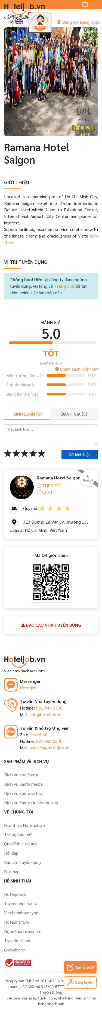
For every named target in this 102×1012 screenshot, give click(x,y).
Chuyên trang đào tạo (89, 40)
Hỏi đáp (11, 853)
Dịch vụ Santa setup (23, 793)
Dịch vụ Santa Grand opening (31, 802)
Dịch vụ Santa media (23, 784)
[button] (47, 131)
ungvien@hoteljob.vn (49, 747)
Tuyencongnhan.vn (21, 903)
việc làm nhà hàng (21, 997)
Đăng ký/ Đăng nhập (80, 22)
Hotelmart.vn (16, 922)
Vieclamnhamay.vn (21, 912)
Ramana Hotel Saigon (59, 478)
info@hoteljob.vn (45, 714)
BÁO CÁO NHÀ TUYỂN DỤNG (53, 625)
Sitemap (12, 871)
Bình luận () (27, 414)
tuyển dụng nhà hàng (55, 997)
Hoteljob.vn (15, 894)
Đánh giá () (74, 414)
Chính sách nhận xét (78, 369)
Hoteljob (28, 687)
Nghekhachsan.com (22, 931)
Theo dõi (51, 485)
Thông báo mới (18, 834)
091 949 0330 (49, 708)
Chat (47, 492)
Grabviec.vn (15, 950)
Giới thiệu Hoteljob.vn (24, 825)
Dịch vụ (15, 41)
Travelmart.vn (17, 940)
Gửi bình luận (80, 454)
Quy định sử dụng (20, 843)
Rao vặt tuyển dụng (22, 862)
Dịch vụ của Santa (21, 774)
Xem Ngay (75, 58)
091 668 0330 (49, 741)
